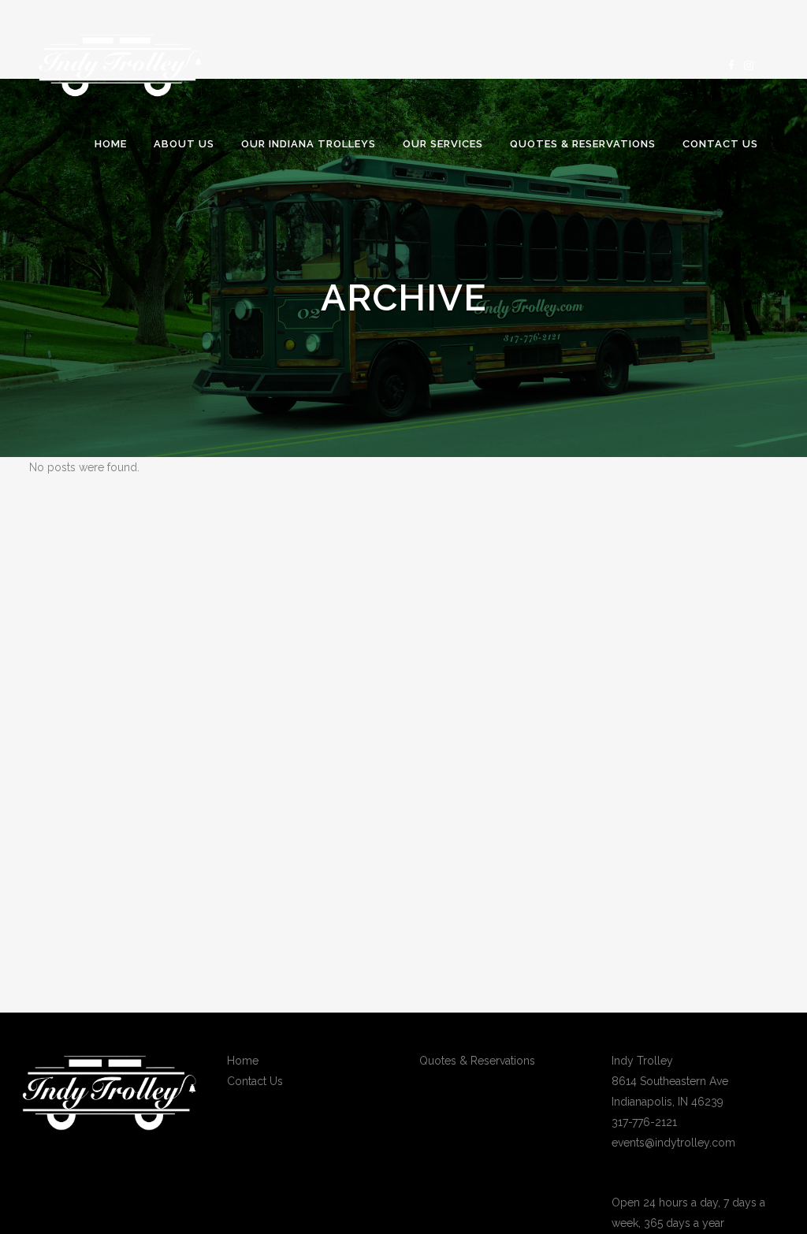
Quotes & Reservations (477, 1060)
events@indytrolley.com (673, 1142)
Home (242, 1060)
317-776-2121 (644, 1122)
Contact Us (255, 1081)
